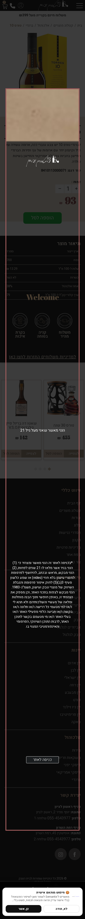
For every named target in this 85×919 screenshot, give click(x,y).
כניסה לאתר (42, 760)
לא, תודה (61, 909)
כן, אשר (24, 909)
